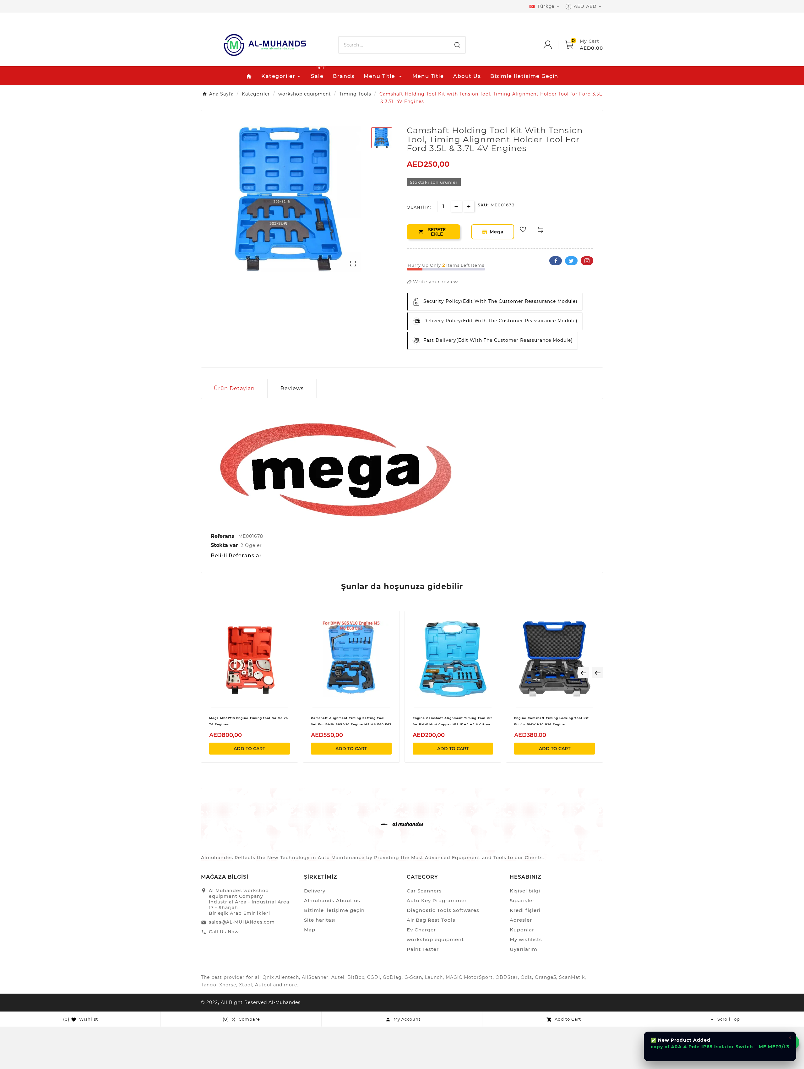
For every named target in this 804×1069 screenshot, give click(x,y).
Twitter (571, 260)
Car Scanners (424, 891)
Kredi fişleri (525, 910)
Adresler (521, 920)
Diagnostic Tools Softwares (443, 910)
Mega (497, 232)
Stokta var (224, 545)
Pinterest (587, 260)
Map (309, 930)
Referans (223, 536)
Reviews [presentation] (292, 388)
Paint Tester (423, 949)
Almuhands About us (332, 900)
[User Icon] (554, 45)
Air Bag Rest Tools (431, 920)
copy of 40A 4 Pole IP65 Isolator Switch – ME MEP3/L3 (720, 1047)
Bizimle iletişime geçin (334, 910)
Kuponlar (522, 930)
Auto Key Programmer (437, 900)
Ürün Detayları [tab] (234, 388)
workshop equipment (435, 939)
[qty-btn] (468, 206)
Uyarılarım (523, 949)
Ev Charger (421, 930)
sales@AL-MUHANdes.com (242, 922)
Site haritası (320, 920)
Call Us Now (224, 932)
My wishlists (526, 939)
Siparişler (522, 900)
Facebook (555, 260)
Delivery (314, 891)
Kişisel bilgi (525, 891)
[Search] (457, 45)
